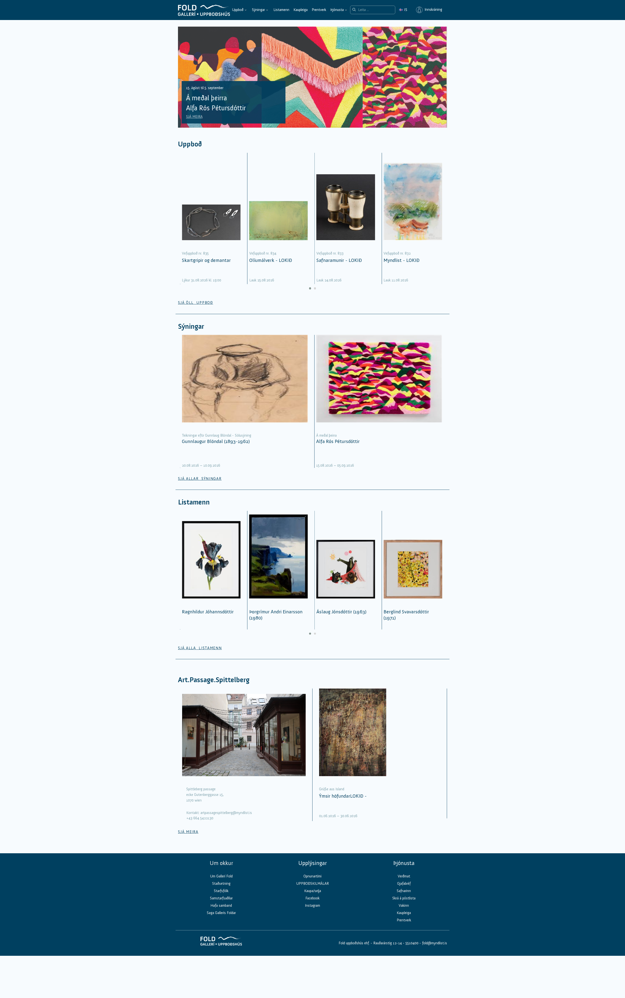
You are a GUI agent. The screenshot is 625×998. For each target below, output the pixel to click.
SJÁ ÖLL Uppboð (195, 302)
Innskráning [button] (432, 10)
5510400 (412, 943)
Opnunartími (312, 876)
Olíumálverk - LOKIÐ (270, 260)
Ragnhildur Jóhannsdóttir (208, 612)
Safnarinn (404, 891)
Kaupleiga (300, 10)
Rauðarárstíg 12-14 (387, 943)
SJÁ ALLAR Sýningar (199, 478)
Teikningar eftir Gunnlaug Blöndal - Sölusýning (216, 435)
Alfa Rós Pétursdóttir (338, 441)
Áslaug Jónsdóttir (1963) (341, 612)
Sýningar (258, 10)
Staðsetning (221, 883)
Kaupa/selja (312, 891)
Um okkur (221, 863)
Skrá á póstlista (404, 898)
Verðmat (404, 876)
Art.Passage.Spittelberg (214, 680)
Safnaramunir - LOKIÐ (339, 260)
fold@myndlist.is (434, 943)
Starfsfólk (221, 891)
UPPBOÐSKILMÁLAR (312, 883)
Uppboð (237, 10)
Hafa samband (221, 905)
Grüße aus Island (331, 789)
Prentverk (319, 10)
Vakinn (404, 905)
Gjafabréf (404, 883)
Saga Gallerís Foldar (221, 913)
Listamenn (281, 10)
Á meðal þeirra (326, 435)
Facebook (312, 898)
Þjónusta (337, 10)
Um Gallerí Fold (221, 876)
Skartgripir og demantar (206, 260)
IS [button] (403, 10)
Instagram (312, 905)
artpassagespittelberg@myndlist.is (226, 813)
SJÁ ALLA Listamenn (200, 648)
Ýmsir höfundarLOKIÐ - (343, 796)
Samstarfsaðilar (221, 898)
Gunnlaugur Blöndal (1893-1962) (216, 441)
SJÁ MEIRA (194, 116)
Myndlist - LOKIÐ (401, 260)
